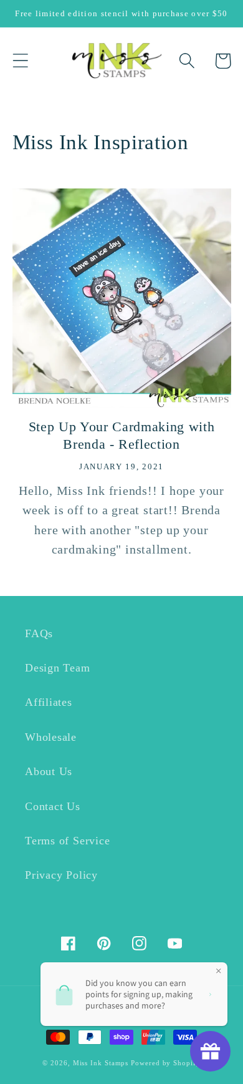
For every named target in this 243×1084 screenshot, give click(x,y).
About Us (48, 771)
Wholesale (51, 737)
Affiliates (48, 702)
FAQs (39, 633)
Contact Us (52, 806)
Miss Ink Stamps (101, 1063)
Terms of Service (67, 840)
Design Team (57, 668)
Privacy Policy (61, 875)
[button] (20, 61)
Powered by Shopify (165, 1063)
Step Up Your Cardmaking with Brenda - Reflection (121, 435)
